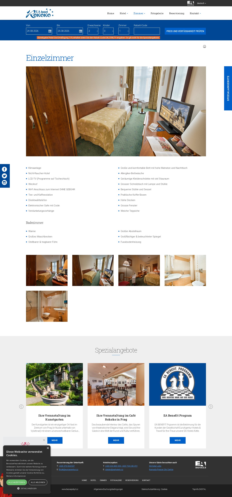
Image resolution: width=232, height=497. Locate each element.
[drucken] (204, 46)
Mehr (54, 440)
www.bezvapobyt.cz (70, 489)
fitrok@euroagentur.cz (68, 469)
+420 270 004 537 (67, 466)
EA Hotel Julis (155, 466)
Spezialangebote (228, 88)
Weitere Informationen (16, 476)
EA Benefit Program (178, 415)
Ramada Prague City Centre (161, 469)
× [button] (48, 448)
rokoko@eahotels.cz (114, 469)
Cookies (164, 489)
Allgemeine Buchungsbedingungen (108, 489)
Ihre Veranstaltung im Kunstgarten (54, 417)
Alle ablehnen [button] (38, 482)
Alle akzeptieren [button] (17, 482)
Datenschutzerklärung (151, 489)
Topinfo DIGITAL (199, 489)
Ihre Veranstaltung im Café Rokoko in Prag (115, 417)
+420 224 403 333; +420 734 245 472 (121, 466)
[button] (26, 488)
